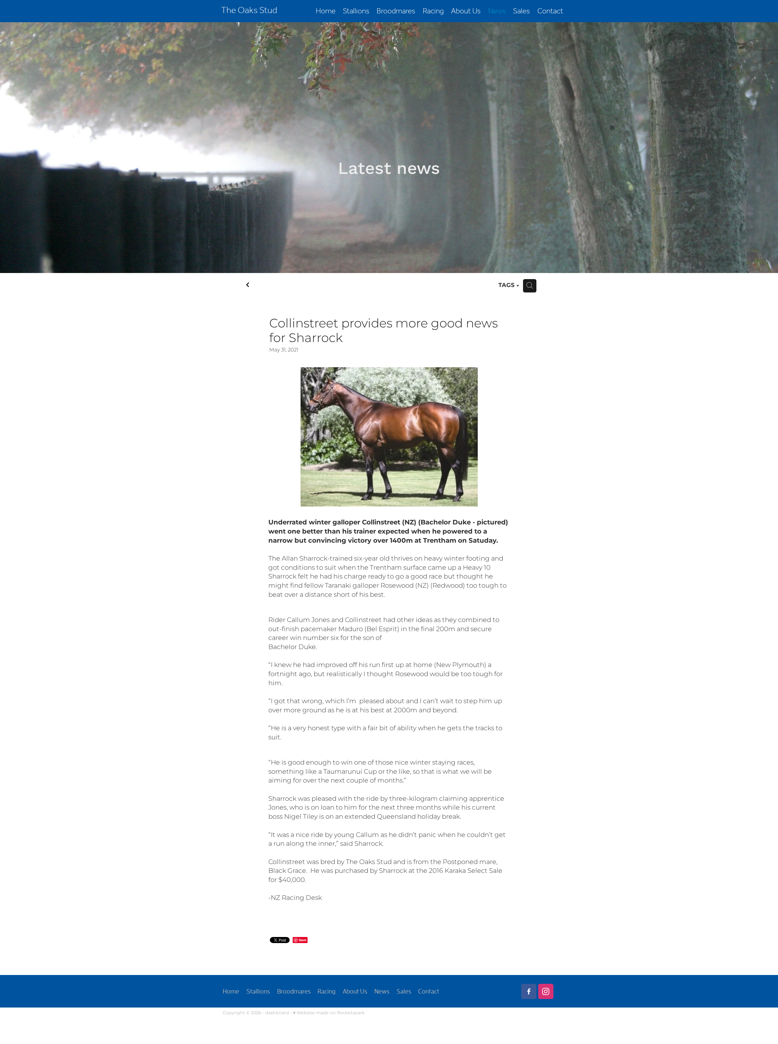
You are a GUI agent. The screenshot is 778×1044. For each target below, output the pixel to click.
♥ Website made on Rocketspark (329, 1012)
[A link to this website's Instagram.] (545, 991)
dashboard (277, 1012)
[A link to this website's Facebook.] (528, 991)
